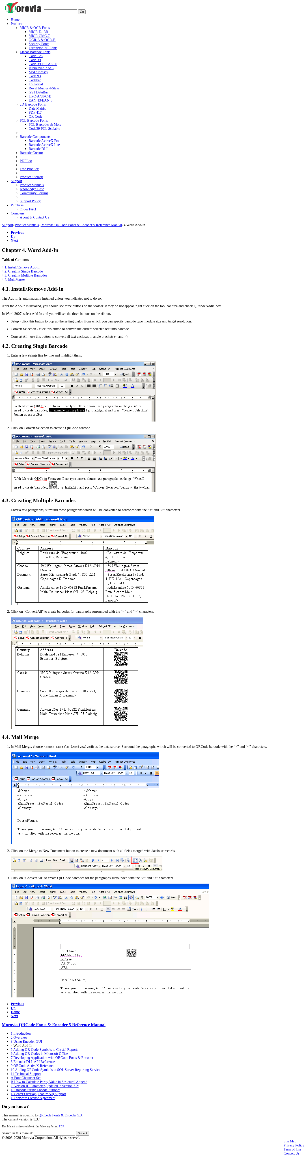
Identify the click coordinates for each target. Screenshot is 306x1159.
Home (15, 20)
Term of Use (292, 1149)
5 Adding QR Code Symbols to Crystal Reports (44, 1049)
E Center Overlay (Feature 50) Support (38, 1094)
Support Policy (30, 201)
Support (16, 181)
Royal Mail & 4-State (44, 88)
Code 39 (35, 60)
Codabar (35, 80)
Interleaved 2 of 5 (41, 68)
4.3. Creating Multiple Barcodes (24, 275)
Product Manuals (32, 185)
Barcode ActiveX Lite (44, 145)
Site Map (290, 1141)
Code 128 (36, 56)
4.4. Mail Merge (13, 279)
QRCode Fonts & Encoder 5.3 (60, 1115)
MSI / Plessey (38, 72)
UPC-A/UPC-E (40, 96)
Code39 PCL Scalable (44, 128)
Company (18, 213)
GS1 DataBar (38, 92)
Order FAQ (28, 209)
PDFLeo (26, 161)
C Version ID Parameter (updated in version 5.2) (45, 1086)
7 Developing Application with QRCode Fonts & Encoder (52, 1058)
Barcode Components (35, 136)
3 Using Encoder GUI (26, 1041)
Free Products (29, 169)
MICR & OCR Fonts (35, 28)
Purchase (17, 205)
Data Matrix (37, 108)
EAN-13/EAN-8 (40, 100)
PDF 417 (35, 112)
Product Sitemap (31, 177)
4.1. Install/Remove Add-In (21, 267)
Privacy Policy (294, 1145)
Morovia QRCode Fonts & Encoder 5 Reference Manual (81, 225)
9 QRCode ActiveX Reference (32, 1066)
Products (17, 24)
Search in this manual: (17, 1133)
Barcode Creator (31, 153)
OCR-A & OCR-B (42, 40)
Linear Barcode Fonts (35, 52)
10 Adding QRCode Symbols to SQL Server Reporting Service (55, 1070)
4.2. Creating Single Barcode (22, 271)
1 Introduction (21, 1033)
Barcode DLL (39, 149)
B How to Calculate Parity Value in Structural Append (49, 1082)
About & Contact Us (34, 217)
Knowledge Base (32, 189)
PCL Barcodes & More (45, 124)
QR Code (35, 116)
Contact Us (292, 1153)
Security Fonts (39, 44)
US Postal (36, 84)
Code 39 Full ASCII (43, 64)
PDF (61, 1126)
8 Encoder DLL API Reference (33, 1062)
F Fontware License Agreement (33, 1098)
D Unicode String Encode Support (35, 1090)
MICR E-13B (38, 32)
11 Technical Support (26, 1074)
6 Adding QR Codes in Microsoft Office (39, 1053)
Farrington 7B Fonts (43, 48)
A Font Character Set (26, 1078)
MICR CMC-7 (39, 36)
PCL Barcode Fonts (34, 120)
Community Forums (34, 193)
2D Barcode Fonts (33, 104)
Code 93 (35, 76)
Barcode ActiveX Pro (44, 141)
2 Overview (19, 1037)
